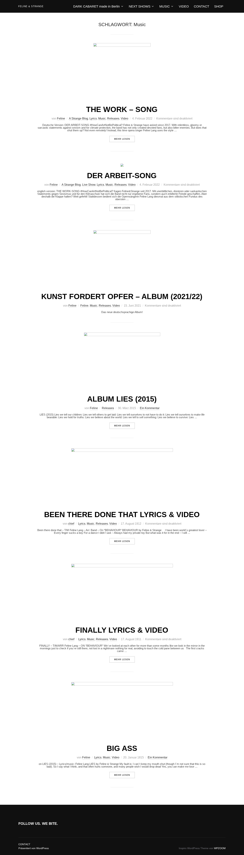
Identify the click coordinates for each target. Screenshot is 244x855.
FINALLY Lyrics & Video (121, 630)
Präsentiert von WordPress (33, 848)
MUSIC (164, 6)
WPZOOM (220, 848)
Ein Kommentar (150, 408)
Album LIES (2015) (122, 399)
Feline (61, 118)
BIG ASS (122, 748)
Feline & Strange (31, 6)
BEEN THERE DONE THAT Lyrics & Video (122, 514)
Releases (113, 118)
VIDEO (184, 6)
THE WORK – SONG (122, 109)
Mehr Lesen (124, 139)
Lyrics (93, 118)
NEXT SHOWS (139, 6)
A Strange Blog (78, 118)
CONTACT (201, 6)
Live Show (88, 184)
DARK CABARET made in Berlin (96, 6)
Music (102, 118)
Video (124, 118)
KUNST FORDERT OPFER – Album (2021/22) (121, 296)
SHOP (218, 6)
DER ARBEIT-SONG (122, 175)
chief (71, 523)
